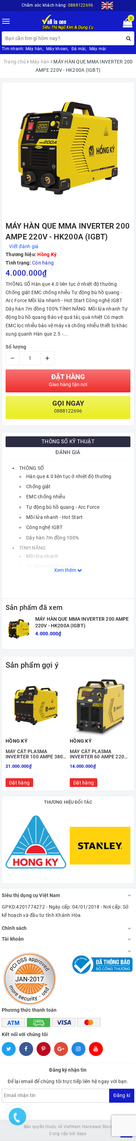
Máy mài (97, 48)
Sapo (82, 1133)
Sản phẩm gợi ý (32, 665)
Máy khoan (57, 48)
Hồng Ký (46, 254)
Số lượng (16, 347)
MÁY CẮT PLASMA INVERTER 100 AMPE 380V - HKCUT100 (36, 754)
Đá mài (78, 48)
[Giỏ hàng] (125, 24)
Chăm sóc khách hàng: (57, 5)
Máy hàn (34, 48)
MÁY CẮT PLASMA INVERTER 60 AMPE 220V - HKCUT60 (100, 754)
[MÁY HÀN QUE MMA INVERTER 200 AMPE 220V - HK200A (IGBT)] (19, 629)
